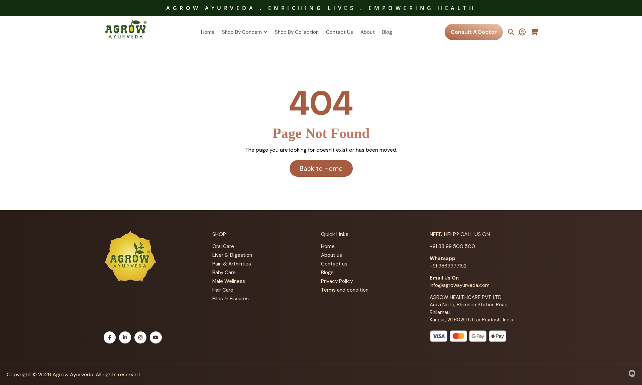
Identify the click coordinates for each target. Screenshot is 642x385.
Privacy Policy (337, 281)
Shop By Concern (242, 32)
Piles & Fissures (230, 298)
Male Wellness (228, 281)
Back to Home (321, 168)
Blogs (327, 272)
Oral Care (223, 246)
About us (331, 255)
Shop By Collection (297, 32)
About (367, 32)
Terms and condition (344, 290)
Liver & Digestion (232, 255)
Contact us (334, 263)
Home (208, 32)
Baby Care (224, 272)
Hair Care (222, 290)
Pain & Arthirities (231, 263)
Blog (387, 32)
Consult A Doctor (474, 31)
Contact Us (339, 32)
